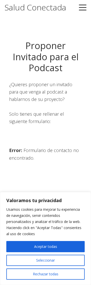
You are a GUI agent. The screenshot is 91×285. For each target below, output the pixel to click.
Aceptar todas (45, 246)
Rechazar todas (45, 274)
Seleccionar (45, 260)
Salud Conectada (35, 7)
